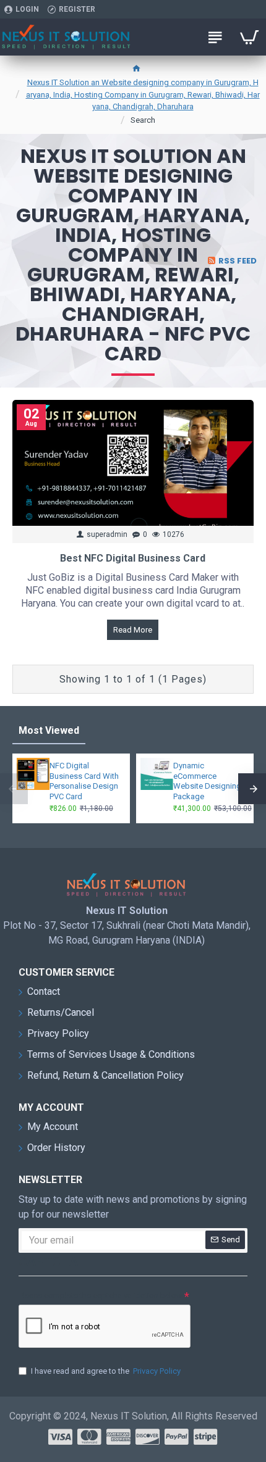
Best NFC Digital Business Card (132, 558)
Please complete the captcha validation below (100, 1295)
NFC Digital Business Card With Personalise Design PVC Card (84, 781)
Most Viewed (49, 730)
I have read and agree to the (106, 1371)
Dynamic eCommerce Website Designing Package (207, 781)
